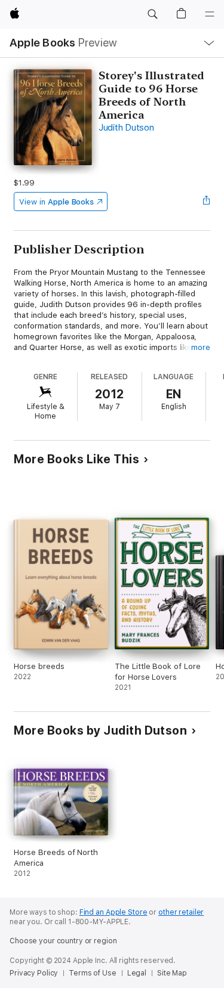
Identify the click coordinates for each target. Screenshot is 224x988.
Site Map (172, 973)
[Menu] (209, 14)
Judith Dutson (126, 127)
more (200, 347)
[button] (152, 14)
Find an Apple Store (113, 912)
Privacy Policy (34, 973)
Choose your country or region (63, 941)
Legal (136, 973)
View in (56, 201)
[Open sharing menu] (207, 201)
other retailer (181, 912)
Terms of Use (92, 973)
